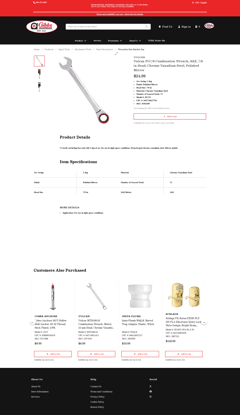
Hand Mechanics (104, 49)
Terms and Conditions (101, 391)
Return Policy (97, 407)
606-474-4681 (41, 2)
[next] (204, 322)
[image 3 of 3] (39, 87)
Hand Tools (64, 49)
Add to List (172, 116)
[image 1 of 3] (39, 61)
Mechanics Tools (83, 49)
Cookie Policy (97, 401)
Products (49, 49)
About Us (35, 386)
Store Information (40, 391)
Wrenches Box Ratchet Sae (131, 49)
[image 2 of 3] (39, 74)
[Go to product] (52, 296)
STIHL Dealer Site (156, 40)
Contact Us (95, 386)
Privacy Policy (97, 396)
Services (35, 396)
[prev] (33, 322)
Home (37, 49)
